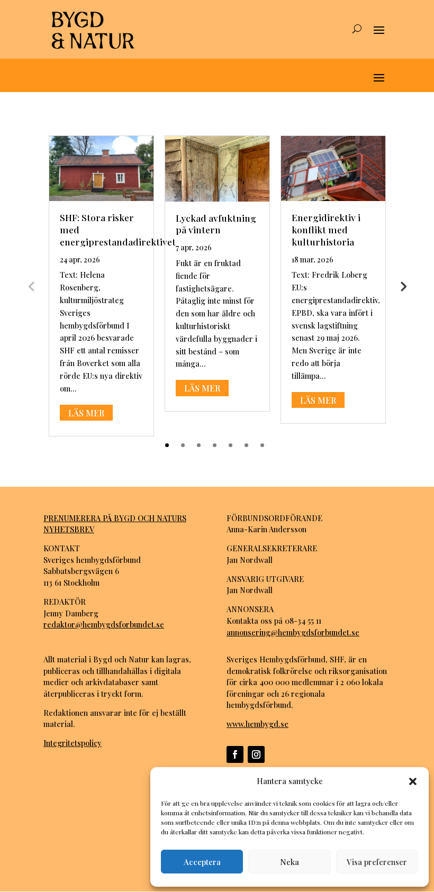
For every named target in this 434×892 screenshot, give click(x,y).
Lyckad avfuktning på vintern (216, 224)
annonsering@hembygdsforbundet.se (293, 632)
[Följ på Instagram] (256, 754)
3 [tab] (199, 445)
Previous (31, 285)
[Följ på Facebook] (235, 754)
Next (402, 285)
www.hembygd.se (257, 723)
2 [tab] (183, 445)
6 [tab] (246, 445)
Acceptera (202, 862)
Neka (289, 862)
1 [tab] (167, 445)
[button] (413, 781)
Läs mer (86, 412)
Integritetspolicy (72, 743)
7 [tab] (262, 445)
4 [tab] (214, 445)
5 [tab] (230, 445)
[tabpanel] (101, 285)
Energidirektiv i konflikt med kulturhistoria (326, 229)
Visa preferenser (377, 862)
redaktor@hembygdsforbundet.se (103, 624)
